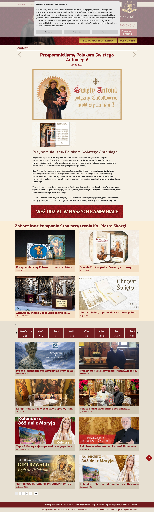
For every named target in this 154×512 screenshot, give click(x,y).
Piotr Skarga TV (116, 510)
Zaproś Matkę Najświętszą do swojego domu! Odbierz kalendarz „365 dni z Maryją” (45, 448)
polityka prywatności (121, 505)
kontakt (134, 505)
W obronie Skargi (89, 505)
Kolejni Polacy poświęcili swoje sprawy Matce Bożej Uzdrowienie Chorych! (45, 410)
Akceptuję (105, 32)
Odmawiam (49, 32)
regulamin (109, 505)
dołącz (59, 505)
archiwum (100, 505)
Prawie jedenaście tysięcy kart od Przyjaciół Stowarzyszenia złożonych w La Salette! (44, 372)
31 (36, 493)
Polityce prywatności (104, 12)
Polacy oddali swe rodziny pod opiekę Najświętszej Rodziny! (103, 410)
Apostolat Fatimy (130, 510)
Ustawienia (76, 32)
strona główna (50, 505)
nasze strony (68, 505)
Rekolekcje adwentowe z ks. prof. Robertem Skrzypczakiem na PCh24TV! (108, 448)
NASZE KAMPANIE (23, 48)
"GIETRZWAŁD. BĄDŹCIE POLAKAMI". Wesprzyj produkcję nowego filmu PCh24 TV (45, 485)
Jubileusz (78, 505)
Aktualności (104, 510)
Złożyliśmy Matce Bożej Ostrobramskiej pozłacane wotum (41, 314)
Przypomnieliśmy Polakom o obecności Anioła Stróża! (45, 269)
